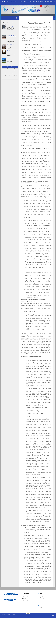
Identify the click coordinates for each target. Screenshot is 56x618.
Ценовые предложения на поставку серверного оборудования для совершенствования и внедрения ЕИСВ (12, 29)
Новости (8, 35)
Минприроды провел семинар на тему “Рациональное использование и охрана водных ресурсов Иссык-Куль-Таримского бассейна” (12, 39)
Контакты (51, 15)
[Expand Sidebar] (54, 18)
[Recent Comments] (12, 22)
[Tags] (16, 22)
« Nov (3, 80)
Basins (2, 4)
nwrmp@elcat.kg (42, 607)
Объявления (9, 26)
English (20, 4)
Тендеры (12, 26)
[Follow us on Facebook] (17, 18)
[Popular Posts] (8, 22)
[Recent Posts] (4, 22)
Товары (16, 26)
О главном (12, 35)
